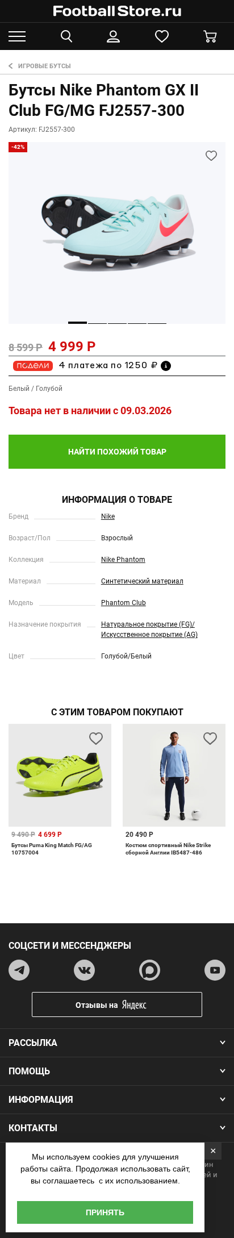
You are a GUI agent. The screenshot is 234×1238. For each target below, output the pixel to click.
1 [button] (77, 323)
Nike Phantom (123, 560)
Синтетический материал (142, 581)
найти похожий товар (117, 451)
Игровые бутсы (44, 66)
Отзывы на (97, 1005)
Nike (108, 516)
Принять (105, 1212)
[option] (117, 233)
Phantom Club (123, 603)
